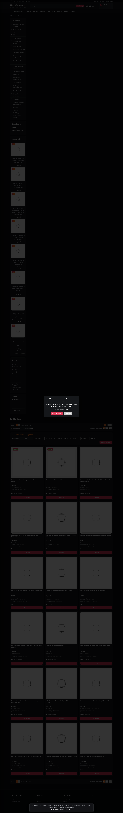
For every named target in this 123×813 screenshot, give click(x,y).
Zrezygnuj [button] (68, 413)
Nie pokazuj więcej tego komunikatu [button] (62, 809)
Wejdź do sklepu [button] (57, 413)
